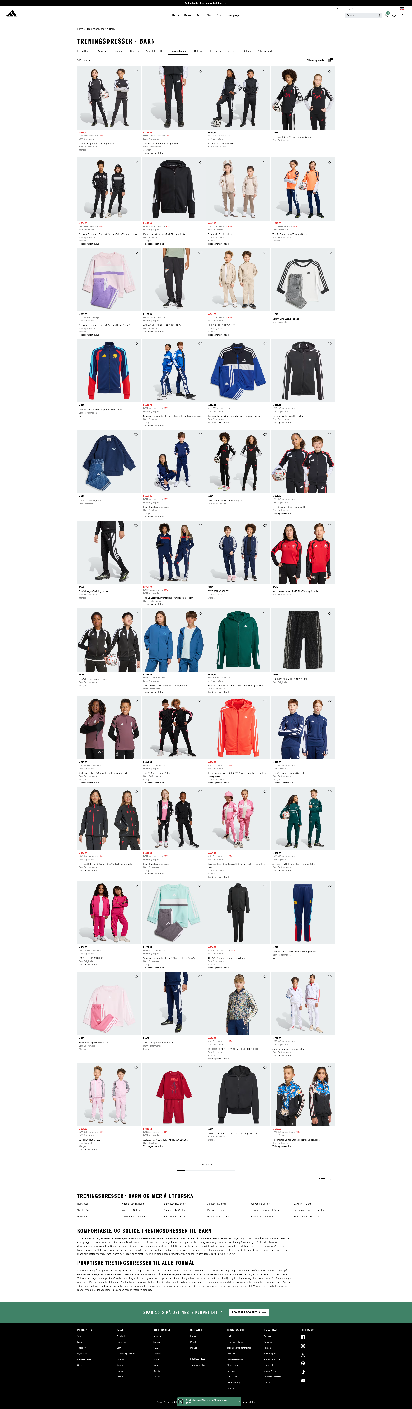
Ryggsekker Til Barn (132, 1204)
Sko (209, 15)
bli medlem (374, 9)
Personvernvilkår (210, 1402)
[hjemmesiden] (11, 14)
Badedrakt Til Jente (262, 1216)
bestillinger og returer (346, 9)
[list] (206, 51)
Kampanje (234, 15)
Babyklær (82, 1204)
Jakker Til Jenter (216, 1204)
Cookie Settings (165, 1402)
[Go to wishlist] (394, 15)
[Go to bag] (402, 15)
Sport (219, 15)
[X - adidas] (317, 1355)
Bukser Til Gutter (130, 1210)
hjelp (332, 9)
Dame (187, 15)
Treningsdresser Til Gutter (266, 1210)
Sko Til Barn (84, 1210)
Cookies (197, 1402)
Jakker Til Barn (303, 1204)
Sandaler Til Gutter (174, 1210)
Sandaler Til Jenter (175, 1204)
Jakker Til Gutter (260, 1204)
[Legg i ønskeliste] (135, 72)
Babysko (82, 1216)
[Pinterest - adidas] (317, 1363)
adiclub (384, 9)
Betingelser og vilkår (230, 1402)
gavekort (362, 9)
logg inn (394, 9)
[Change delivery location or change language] (402, 9)
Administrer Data (182, 1402)
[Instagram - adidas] (317, 1346)
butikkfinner (322, 9)
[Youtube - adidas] (317, 1381)
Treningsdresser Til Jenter (309, 1210)
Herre (175, 15)
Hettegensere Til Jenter (307, 1216)
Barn (199, 15)
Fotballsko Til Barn (175, 1216)
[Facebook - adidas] (317, 1337)
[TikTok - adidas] (317, 1372)
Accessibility (249, 1402)
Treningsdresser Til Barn (135, 1216)
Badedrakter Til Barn (219, 1216)
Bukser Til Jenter (217, 1210)
